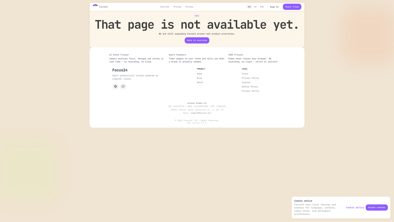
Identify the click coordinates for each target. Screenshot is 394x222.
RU (255, 7)
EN (249, 7)
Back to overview (197, 40)
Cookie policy (355, 207)
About (200, 82)
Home (199, 73)
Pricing (177, 7)
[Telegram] (115, 86)
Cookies (246, 82)
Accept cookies (376, 207)
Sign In (274, 7)
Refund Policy (250, 86)
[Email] (123, 86)
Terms (245, 73)
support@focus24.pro (201, 113)
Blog (199, 78)
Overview (164, 7)
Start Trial (292, 7)
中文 (262, 7)
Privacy (189, 7)
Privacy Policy (250, 78)
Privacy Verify (250, 91)
